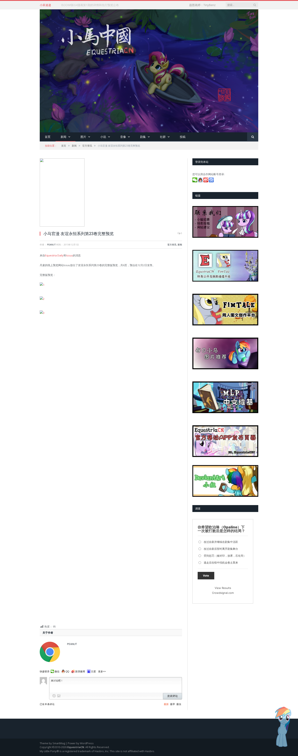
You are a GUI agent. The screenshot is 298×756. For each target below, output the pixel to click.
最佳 (178, 704)
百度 (93, 671)
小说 (103, 137)
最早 (172, 704)
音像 (123, 137)
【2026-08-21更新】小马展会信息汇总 (85, 5)
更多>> (102, 671)
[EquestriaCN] (149, 70)
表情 (54, 696)
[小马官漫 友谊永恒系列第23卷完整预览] (111, 193)
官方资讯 (171, 244)
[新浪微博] (206, 181)
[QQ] (200, 181)
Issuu (69, 255)
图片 (83, 137)
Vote (206, 575)
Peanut (51, 244)
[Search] (252, 136)
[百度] (211, 181)
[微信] (195, 181)
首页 (47, 137)
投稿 (182, 137)
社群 (163, 137)
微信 (57, 671)
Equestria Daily (54, 255)
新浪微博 (80, 671)
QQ (67, 671)
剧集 (143, 137)
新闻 (63, 137)
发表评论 (172, 696)
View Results (223, 588)
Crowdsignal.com (223, 592)
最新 (166, 704)
